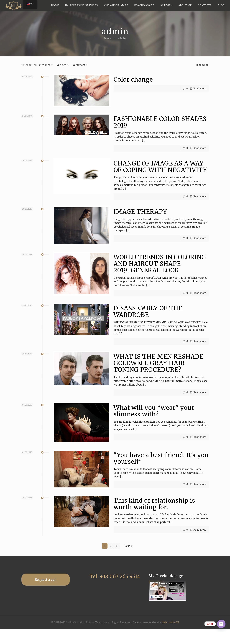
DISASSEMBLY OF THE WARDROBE (148, 312)
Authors (80, 64)
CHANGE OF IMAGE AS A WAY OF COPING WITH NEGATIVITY (160, 167)
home (107, 38)
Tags (63, 64)
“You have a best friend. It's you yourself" (161, 458)
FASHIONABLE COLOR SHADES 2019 (160, 122)
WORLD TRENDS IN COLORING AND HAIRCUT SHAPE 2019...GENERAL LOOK (160, 263)
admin (122, 38)
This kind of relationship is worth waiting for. (154, 504)
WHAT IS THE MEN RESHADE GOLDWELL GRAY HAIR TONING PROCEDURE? (158, 363)
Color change (133, 79)
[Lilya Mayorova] (13, 5)
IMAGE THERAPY (140, 211)
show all (204, 64)
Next (127, 545)
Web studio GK (170, 622)
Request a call (45, 580)
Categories (44, 64)
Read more (199, 88)
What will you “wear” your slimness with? (154, 411)
